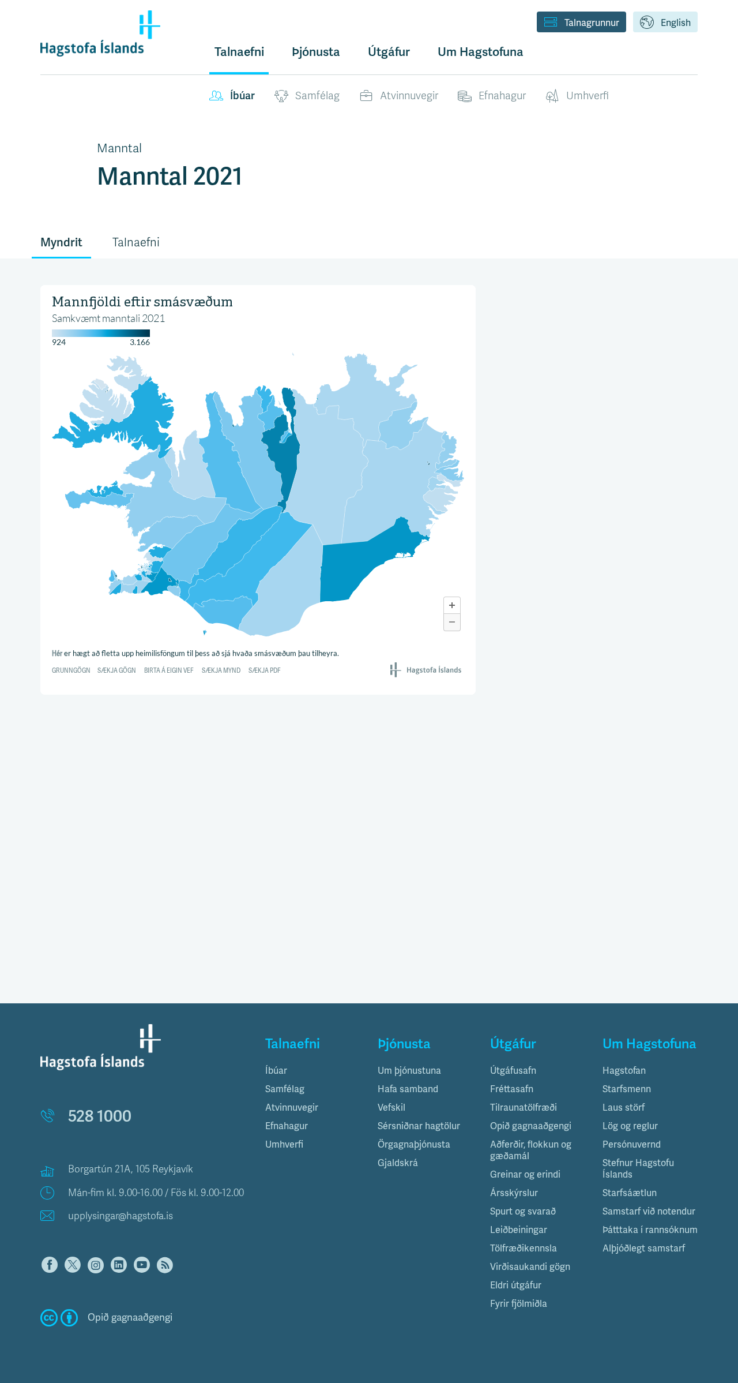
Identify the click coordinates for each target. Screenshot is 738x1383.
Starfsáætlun (630, 1193)
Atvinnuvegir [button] (291, 1108)
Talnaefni (239, 51)
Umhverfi (587, 95)
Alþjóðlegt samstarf (644, 1248)
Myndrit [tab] (61, 242)
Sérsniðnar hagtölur (419, 1126)
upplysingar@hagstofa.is (120, 1216)
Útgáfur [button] (389, 51)
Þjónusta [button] (316, 51)
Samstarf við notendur (649, 1211)
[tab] (312, 1071)
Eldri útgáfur (515, 1285)
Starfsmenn (627, 1089)
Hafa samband (408, 1089)
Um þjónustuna (409, 1071)
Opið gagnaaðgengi (530, 1126)
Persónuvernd (632, 1144)
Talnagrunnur (591, 23)
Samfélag (317, 95)
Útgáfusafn (513, 1071)
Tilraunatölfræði (523, 1108)
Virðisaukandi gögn (530, 1267)
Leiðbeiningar (518, 1230)
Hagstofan (624, 1071)
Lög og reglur (630, 1126)
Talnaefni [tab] (136, 242)
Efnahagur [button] (286, 1126)
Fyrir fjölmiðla (518, 1304)
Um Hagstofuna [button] (481, 51)
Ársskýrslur (514, 1193)
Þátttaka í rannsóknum (650, 1230)
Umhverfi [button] (284, 1144)
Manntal (119, 148)
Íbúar (242, 95)
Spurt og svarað (523, 1211)
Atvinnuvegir (409, 95)
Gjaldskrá (398, 1163)
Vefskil (391, 1108)
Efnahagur (502, 95)
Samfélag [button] (284, 1089)
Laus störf (624, 1108)
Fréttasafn (511, 1089)
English (676, 23)
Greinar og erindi (525, 1174)
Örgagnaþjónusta (414, 1144)
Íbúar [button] (276, 1071)
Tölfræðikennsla (523, 1248)
